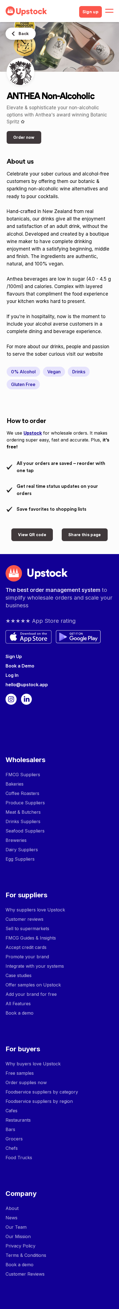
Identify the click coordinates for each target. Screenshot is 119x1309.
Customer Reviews (25, 1274)
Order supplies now (26, 1082)
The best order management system (54, 590)
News (11, 1217)
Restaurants (18, 1120)
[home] (40, 11)
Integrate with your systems (35, 966)
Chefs (12, 1148)
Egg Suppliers (20, 859)
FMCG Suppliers (23, 774)
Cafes (11, 1110)
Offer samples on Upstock (33, 985)
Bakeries (15, 784)
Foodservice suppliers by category (42, 1092)
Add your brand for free (31, 994)
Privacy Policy (20, 1246)
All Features (18, 1003)
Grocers (14, 1139)
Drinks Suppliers (23, 821)
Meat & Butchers (23, 812)
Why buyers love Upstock (33, 1063)
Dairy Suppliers (22, 849)
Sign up (90, 12)
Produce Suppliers (25, 802)
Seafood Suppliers (25, 831)
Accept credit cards (26, 947)
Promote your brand (27, 956)
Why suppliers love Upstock (35, 909)
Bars (10, 1129)
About (12, 1208)
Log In (12, 675)
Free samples (20, 1073)
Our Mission (18, 1236)
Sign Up (14, 656)
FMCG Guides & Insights (31, 938)
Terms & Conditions (26, 1255)
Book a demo (19, 1013)
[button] (109, 11)
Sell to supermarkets (27, 928)
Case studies (19, 975)
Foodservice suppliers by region (39, 1101)
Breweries (16, 840)
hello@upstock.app (27, 684)
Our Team (16, 1227)
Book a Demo (20, 666)
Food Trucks (19, 1157)
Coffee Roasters (22, 793)
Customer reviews (24, 919)
